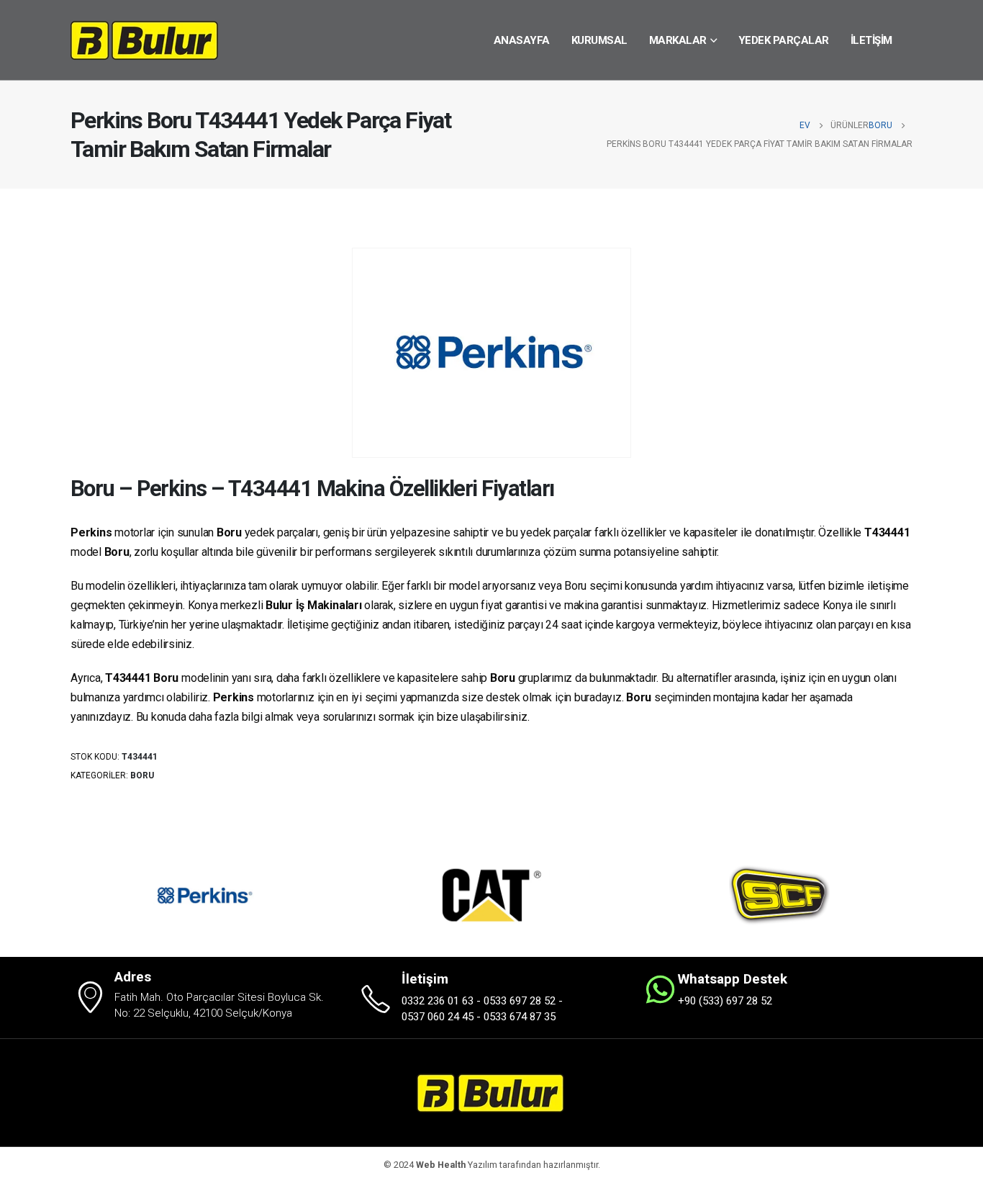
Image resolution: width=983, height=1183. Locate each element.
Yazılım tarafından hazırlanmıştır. (508, 1164)
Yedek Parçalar (783, 40)
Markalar (678, 40)
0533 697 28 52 (520, 1000)
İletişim (871, 40)
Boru (142, 775)
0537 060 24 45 (438, 1016)
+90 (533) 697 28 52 (725, 1000)
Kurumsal (599, 40)
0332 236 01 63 (438, 1000)
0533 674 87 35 (520, 1016)
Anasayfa (522, 40)
